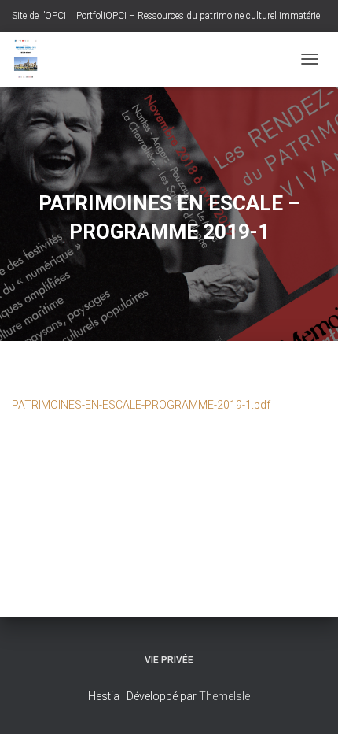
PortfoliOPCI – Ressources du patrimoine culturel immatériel (199, 15)
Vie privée (169, 659)
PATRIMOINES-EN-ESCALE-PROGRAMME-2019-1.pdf (141, 405)
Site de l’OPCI (39, 15)
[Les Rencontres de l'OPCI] (31, 59)
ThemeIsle (224, 696)
